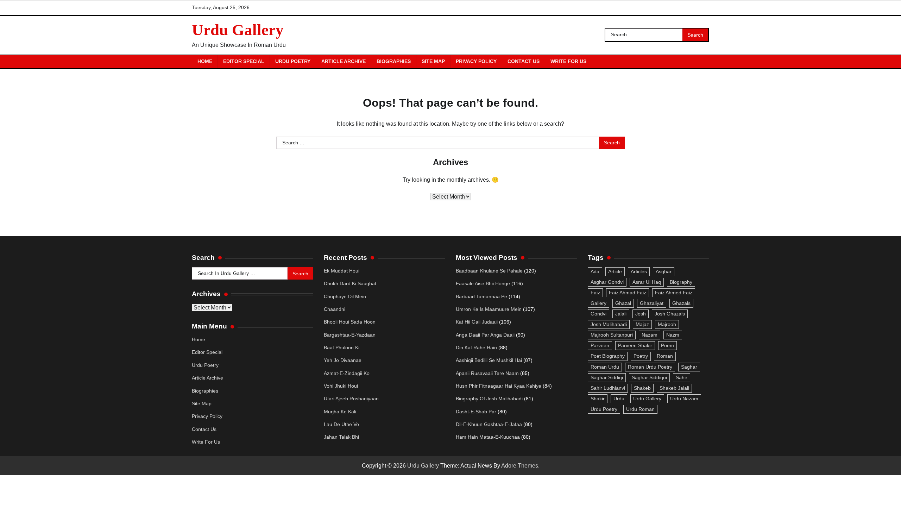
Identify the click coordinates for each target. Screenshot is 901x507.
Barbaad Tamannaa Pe (481, 296)
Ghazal (623, 303)
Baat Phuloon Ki (341, 347)
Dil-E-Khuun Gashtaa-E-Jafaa (489, 424)
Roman (665, 356)
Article (615, 271)
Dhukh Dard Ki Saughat (350, 283)
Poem (667, 345)
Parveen (600, 345)
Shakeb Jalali (674, 388)
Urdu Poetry (292, 61)
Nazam (649, 335)
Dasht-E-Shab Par (476, 411)
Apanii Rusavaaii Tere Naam (487, 373)
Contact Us (524, 61)
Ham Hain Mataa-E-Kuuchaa (488, 437)
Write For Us (568, 61)
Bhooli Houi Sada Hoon (350, 322)
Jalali (620, 314)
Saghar (689, 367)
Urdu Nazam (684, 398)
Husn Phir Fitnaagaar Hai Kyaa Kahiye (498, 386)
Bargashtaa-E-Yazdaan (350, 335)
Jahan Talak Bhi (341, 437)
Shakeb (642, 388)
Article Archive (343, 61)
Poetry (641, 356)
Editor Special (243, 61)
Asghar (664, 271)
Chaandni (334, 309)
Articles (639, 271)
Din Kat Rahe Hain (476, 347)
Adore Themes (519, 466)
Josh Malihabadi (609, 324)
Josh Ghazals (670, 314)
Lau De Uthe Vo (341, 424)
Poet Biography (608, 356)
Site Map (433, 61)
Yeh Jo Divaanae (342, 360)
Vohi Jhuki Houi (341, 386)
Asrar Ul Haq (646, 282)
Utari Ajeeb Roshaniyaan (351, 398)
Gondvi (598, 314)
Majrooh (667, 324)
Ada (595, 271)
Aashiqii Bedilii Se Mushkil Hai (489, 360)
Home (204, 61)
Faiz (595, 292)
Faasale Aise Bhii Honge (483, 283)
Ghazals (681, 303)
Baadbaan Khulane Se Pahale (489, 271)
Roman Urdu (605, 367)
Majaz (642, 324)
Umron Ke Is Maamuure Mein (489, 309)
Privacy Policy (476, 61)
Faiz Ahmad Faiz (627, 292)
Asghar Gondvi (607, 282)
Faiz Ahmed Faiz (673, 292)
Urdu (618, 398)
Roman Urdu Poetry (650, 367)
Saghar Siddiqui (649, 377)
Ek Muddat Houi (341, 271)
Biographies (394, 61)
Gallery (598, 303)
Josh (640, 314)
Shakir (598, 398)
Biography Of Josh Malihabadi (489, 398)
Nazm (672, 335)
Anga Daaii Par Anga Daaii (485, 335)
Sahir (681, 377)
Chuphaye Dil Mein (345, 296)
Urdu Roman (640, 409)
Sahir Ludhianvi (608, 388)
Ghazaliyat (651, 303)
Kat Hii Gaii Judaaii (477, 322)
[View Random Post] (700, 61)
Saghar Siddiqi (607, 377)
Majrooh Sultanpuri (612, 335)
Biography (681, 282)
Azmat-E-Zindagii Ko (347, 373)
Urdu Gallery (238, 30)
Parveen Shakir (635, 345)
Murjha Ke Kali (340, 411)
